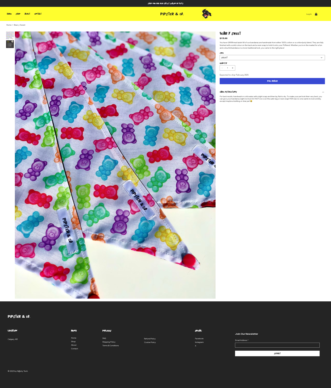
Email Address (241, 340)
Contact (74, 348)
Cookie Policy (150, 342)
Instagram (199, 342)
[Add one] (232, 67)
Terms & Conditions (110, 345)
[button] (316, 13)
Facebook (199, 338)
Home (73, 338)
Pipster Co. (172, 14)
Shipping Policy (108, 342)
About (73, 345)
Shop (73, 341)
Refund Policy (150, 339)
